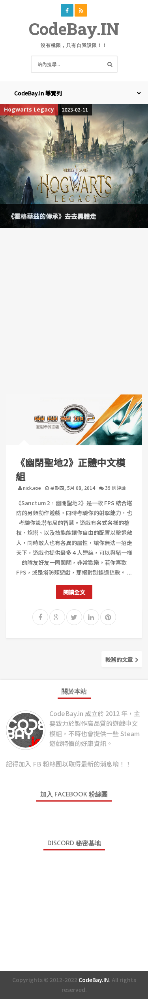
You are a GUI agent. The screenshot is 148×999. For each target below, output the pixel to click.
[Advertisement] (74, 310)
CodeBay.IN (74, 28)
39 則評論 (115, 487)
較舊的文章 (119, 659)
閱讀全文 (74, 592)
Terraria (73, 109)
